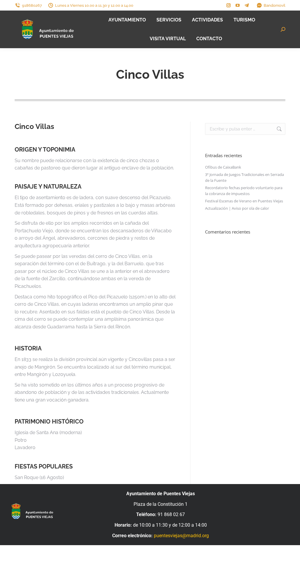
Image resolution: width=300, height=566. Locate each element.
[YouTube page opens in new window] (237, 5)
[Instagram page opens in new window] (228, 5)
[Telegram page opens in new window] (246, 5)
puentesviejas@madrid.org (181, 535)
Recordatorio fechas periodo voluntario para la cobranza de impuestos (243, 190)
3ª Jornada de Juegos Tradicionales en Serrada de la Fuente (244, 177)
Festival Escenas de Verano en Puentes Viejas (244, 201)
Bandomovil (274, 5)
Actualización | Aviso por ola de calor (237, 208)
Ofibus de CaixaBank (223, 167)
